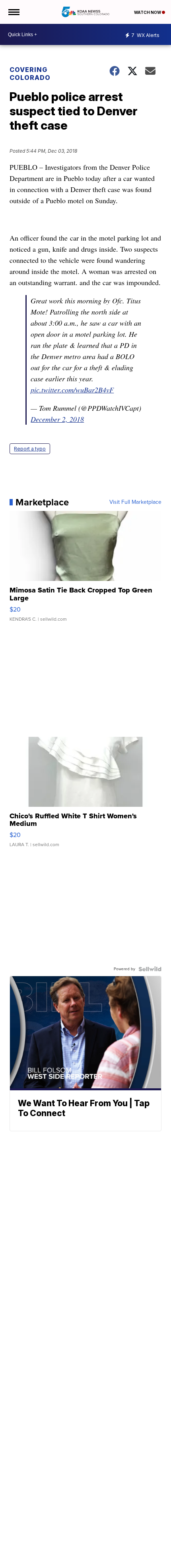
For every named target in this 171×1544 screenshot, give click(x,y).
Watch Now (148, 12)
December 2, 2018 (57, 419)
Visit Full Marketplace (135, 502)
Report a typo (30, 449)
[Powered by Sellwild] (149, 969)
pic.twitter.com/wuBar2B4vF (72, 389)
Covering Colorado (30, 74)
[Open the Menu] (13, 12)
